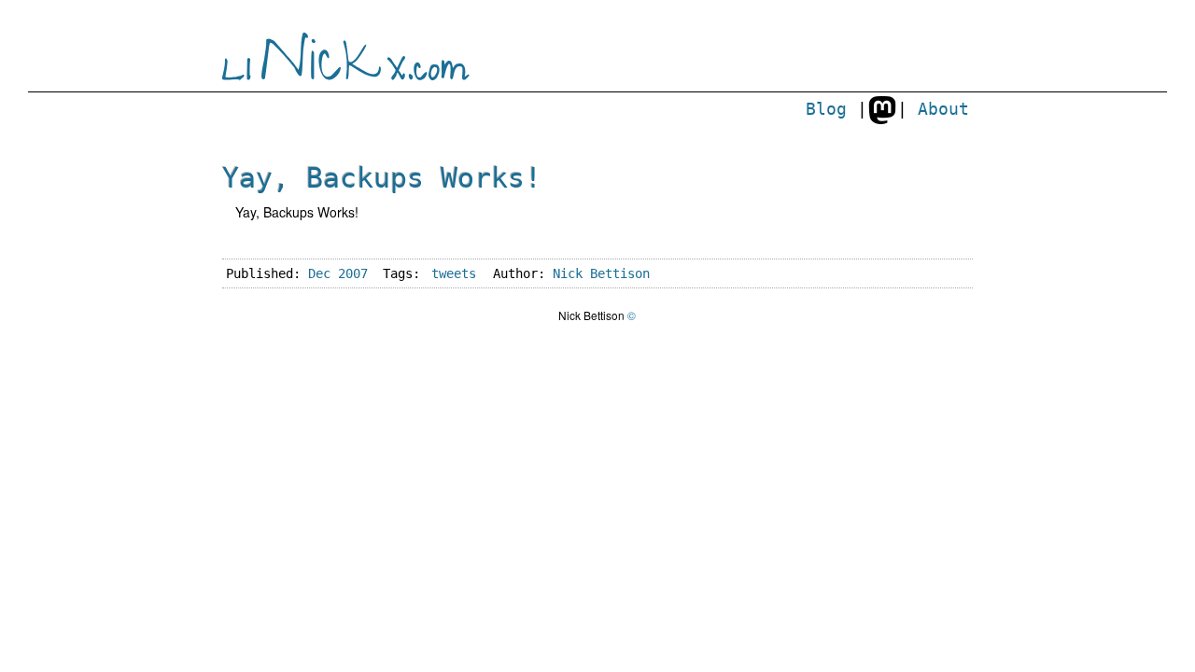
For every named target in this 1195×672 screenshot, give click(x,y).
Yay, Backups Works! (381, 177)
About (943, 109)
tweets (453, 273)
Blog (826, 109)
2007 (353, 273)
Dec (319, 273)
